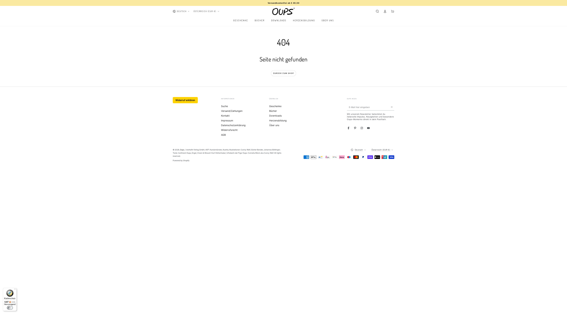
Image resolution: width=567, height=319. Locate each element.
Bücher (273, 110)
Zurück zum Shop (283, 73)
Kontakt (225, 115)
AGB (223, 134)
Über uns (274, 125)
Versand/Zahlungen (231, 110)
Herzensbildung (278, 120)
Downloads (275, 115)
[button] (377, 11)
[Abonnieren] (392, 107)
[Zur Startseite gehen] (283, 11)
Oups (182, 150)
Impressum (227, 120)
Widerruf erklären (185, 100)
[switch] (10, 308)
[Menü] (15, 290)
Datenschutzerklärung (233, 125)
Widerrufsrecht (229, 129)
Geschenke (275, 106)
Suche (224, 106)
